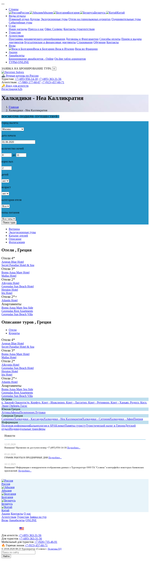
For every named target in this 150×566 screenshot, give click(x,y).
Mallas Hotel (8, 275)
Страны (13, 9)
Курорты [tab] (14, 333)
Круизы (35, 19)
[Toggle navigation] (2, 4)
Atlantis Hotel (9, 300)
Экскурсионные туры (54, 19)
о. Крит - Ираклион (51, 402)
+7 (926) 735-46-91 (45, 541)
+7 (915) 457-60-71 (52, 82)
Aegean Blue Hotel (12, 261)
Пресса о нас (36, 29)
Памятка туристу (75, 425)
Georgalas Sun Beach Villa (17, 314)
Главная (14, 107)
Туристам (15, 32)
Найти (6, 556)
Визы (12, 45)
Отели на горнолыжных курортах (89, 19)
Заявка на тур (38, 516)
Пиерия (138, 419)
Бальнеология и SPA (42, 425)
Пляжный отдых (19, 19)
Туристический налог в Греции (105, 425)
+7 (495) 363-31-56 (49, 79)
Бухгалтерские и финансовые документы (50, 42)
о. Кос (141, 402)
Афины (15, 412)
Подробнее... (73, 447)
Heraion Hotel (9, 289)
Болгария (74, 12)
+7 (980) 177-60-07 (29, 82)
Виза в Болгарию (44, 48)
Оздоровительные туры (126, 19)
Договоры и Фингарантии (82, 39)
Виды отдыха (17, 15)
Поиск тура (9, 222)
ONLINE (31, 520)
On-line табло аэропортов (70, 58)
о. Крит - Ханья (117, 402)
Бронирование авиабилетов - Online (31, 58)
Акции (13, 52)
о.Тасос (22, 405)
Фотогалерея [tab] (17, 242)
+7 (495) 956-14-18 (26, 79)
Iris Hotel (6, 293)
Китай (121, 12)
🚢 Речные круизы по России (20, 75)
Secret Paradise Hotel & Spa (17, 265)
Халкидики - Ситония (96, 419)
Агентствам (16, 35)
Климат (60, 425)
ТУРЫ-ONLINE (19, 62)
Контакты (112, 42)
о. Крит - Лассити (74, 402)
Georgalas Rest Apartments (17, 311)
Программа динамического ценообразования (37, 39)
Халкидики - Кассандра (29, 419)
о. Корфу (33, 402)
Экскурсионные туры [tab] (22, 232)
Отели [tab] (13, 329)
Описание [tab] (15, 238)
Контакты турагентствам (79, 29)
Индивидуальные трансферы (27, 428)
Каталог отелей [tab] (18, 235)
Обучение (99, 42)
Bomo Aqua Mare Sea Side (17, 307)
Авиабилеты (17, 55)
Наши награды (18, 29)
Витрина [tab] (14, 229)
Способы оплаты (110, 39)
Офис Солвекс (54, 29)
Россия (25, 12)
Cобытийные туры (20, 22)
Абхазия (48, 12)
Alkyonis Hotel (10, 283)
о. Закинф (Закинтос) (14, 402)
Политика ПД (54, 548)
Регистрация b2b (11, 89)
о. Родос (132, 402)
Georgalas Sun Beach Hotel (17, 286)
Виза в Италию (64, 48)
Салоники (7, 419)
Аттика (5, 412)
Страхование (85, 42)
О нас (12, 25)
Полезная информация (15, 425)
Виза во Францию (86, 48)
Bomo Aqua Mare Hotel (15, 272)
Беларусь (100, 12)
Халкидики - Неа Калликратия (63, 419)
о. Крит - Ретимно (96, 402)
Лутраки (40, 412)
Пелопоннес (27, 412)
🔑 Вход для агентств (15, 85)
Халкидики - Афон (121, 419)
